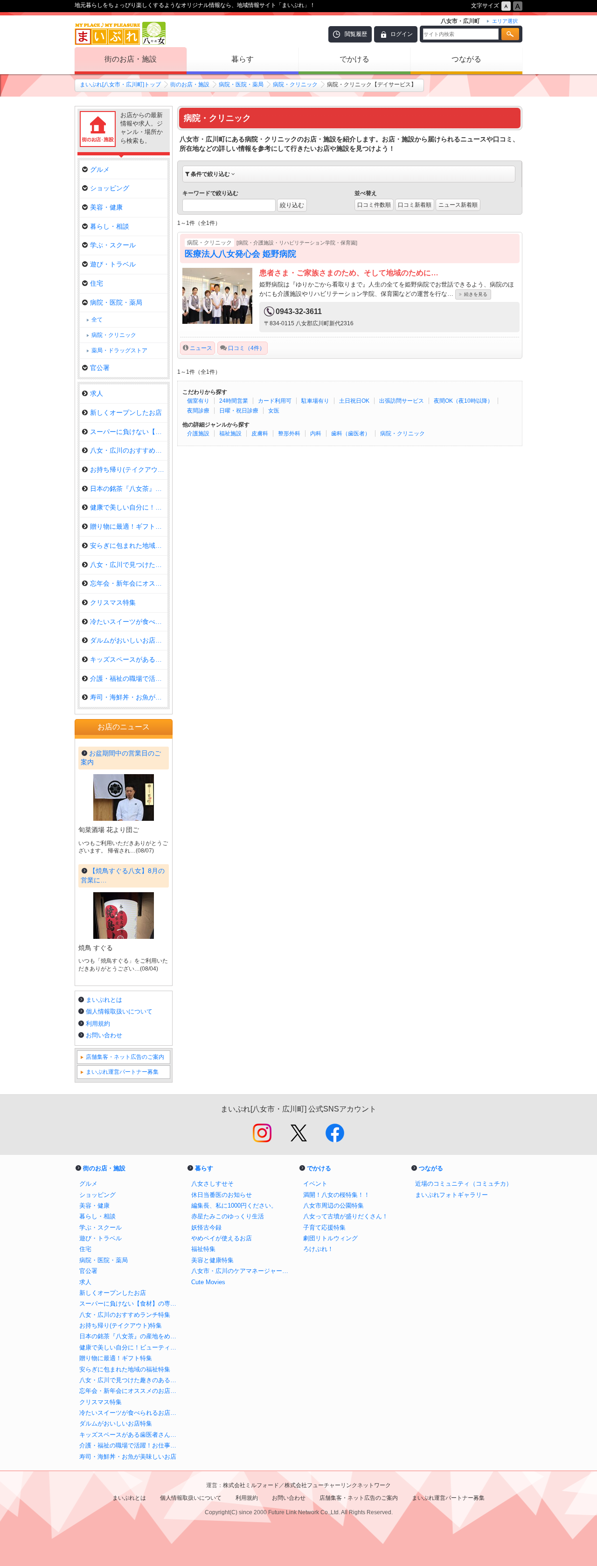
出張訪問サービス (401, 401)
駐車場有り (315, 401)
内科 (315, 433)
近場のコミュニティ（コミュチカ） (463, 1183)
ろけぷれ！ (318, 1248)
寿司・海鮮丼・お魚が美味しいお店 (127, 1456)
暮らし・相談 (109, 226)
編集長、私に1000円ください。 (234, 1205)
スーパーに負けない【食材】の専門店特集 (130, 1303)
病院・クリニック (295, 84)
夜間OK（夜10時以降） (463, 401)
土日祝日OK (354, 401)
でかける (354, 59)
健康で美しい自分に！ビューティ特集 (130, 1347)
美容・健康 (106, 207)
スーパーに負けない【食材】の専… (128, 431)
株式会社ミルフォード (251, 1485)
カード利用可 (275, 401)
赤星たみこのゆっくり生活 (227, 1216)
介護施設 (198, 433)
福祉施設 (230, 433)
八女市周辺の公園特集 (333, 1205)
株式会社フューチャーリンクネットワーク (338, 1485)
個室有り (198, 401)
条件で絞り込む (210, 174)
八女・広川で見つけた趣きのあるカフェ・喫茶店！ (130, 1380)
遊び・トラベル (113, 264)
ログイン (401, 34)
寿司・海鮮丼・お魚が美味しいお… (128, 697)
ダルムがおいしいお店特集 (128, 640)
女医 (273, 410)
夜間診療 (198, 410)
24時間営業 (233, 401)
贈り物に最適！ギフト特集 (128, 526)
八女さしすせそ (212, 1183)
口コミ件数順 (374, 205)
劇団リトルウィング (330, 1238)
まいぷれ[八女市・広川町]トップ (120, 84)
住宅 (96, 283)
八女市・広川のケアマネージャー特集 (242, 1270)
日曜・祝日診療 (238, 410)
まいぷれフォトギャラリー (451, 1194)
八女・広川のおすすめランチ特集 (128, 450)
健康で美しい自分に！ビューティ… (128, 507)
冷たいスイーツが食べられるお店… (128, 621)
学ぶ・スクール (113, 245)
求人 (96, 393)
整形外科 (289, 433)
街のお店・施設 (130, 59)
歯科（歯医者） (350, 433)
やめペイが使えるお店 (221, 1238)
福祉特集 (203, 1248)
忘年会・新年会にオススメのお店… (128, 583)
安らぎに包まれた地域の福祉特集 (128, 545)
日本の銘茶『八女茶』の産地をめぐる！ (130, 1336)
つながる (466, 59)
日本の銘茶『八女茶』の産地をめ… (128, 488)
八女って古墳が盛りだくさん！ (345, 1216)
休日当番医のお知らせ (221, 1194)
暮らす (242, 59)
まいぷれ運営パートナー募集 (122, 1072)
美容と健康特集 (212, 1260)
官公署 (100, 367)
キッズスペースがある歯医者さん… (128, 659)
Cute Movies (208, 1282)
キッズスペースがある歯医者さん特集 (130, 1434)
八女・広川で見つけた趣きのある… (128, 564)
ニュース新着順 (458, 205)
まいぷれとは (104, 999)
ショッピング (109, 188)
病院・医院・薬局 (241, 84)
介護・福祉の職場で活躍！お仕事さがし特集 (130, 1445)
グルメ (100, 169)
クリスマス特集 (113, 602)
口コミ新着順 (414, 205)
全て (97, 319)
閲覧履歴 (356, 34)
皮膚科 (259, 433)
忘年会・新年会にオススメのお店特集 (130, 1390)
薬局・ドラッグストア (119, 350)
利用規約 (98, 1023)
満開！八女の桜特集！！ (336, 1194)
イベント (315, 1183)
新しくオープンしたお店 (126, 412)
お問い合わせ (104, 1035)
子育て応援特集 (324, 1227)
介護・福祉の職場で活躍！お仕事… (128, 678)
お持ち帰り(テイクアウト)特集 (128, 469)
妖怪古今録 (206, 1227)
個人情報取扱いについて (119, 1011)
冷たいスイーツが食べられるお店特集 (130, 1412)
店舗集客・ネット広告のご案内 (125, 1057)
